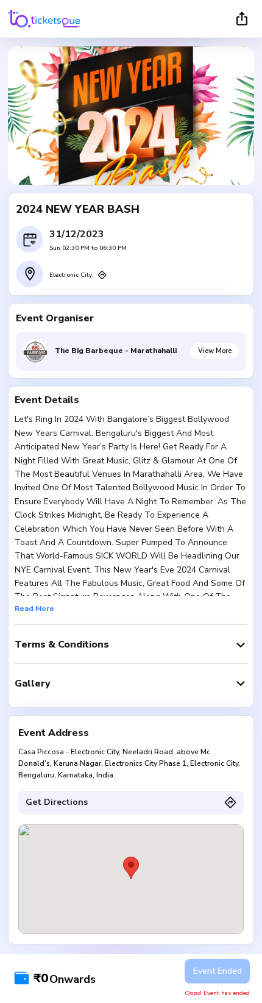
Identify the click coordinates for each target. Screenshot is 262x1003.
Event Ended (217, 971)
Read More (34, 608)
